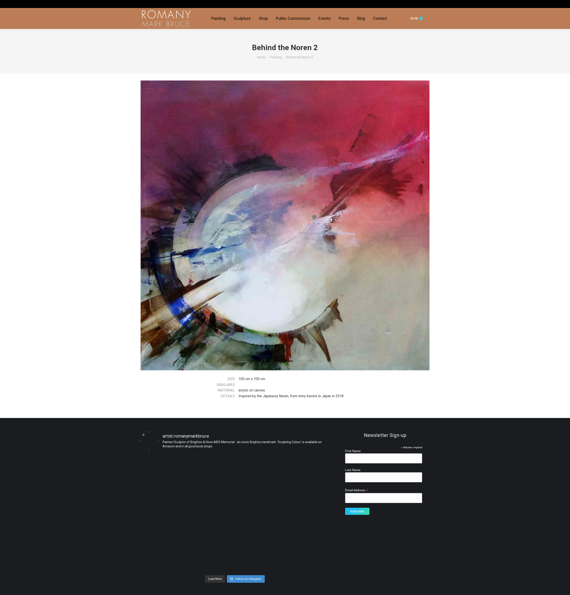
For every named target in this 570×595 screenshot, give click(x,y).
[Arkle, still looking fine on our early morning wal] (307, 464)
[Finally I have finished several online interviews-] (211, 523)
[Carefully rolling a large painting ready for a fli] (307, 520)
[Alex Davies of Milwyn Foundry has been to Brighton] (259, 470)
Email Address (356, 490)
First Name (353, 451)
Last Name (352, 470)
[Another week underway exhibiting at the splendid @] (163, 538)
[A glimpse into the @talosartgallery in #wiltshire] (259, 526)
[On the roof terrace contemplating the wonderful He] (163, 479)
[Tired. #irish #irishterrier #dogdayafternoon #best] (211, 461)
